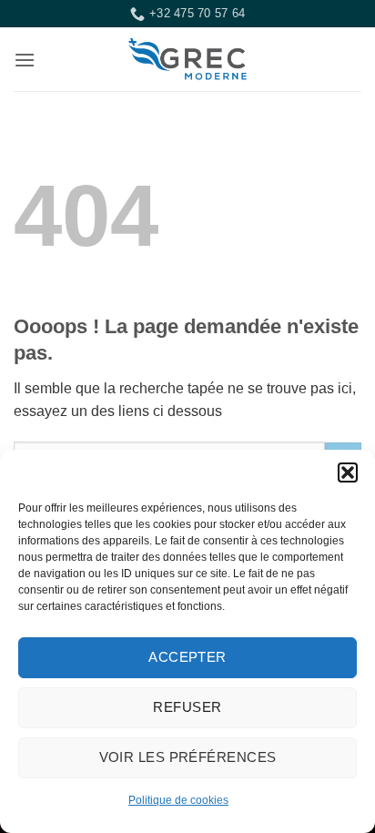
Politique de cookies (178, 800)
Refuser (187, 707)
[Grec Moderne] (187, 59)
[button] (348, 472)
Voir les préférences (188, 757)
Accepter (187, 657)
